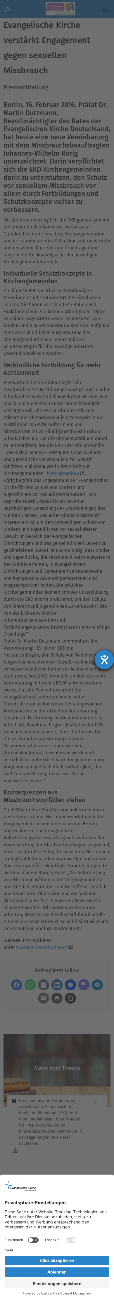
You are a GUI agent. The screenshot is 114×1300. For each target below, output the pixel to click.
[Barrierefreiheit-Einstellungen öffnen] (104, 659)
